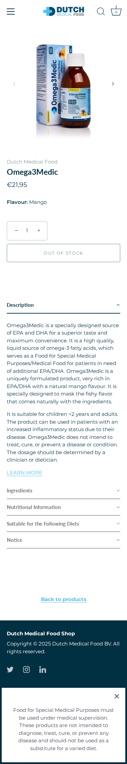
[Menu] (10, 11)
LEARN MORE (24, 472)
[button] (14, 83)
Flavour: (17, 202)
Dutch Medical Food (32, 161)
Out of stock (63, 253)
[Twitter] (10, 669)
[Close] (116, 696)
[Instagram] (26, 669)
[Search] (100, 12)
